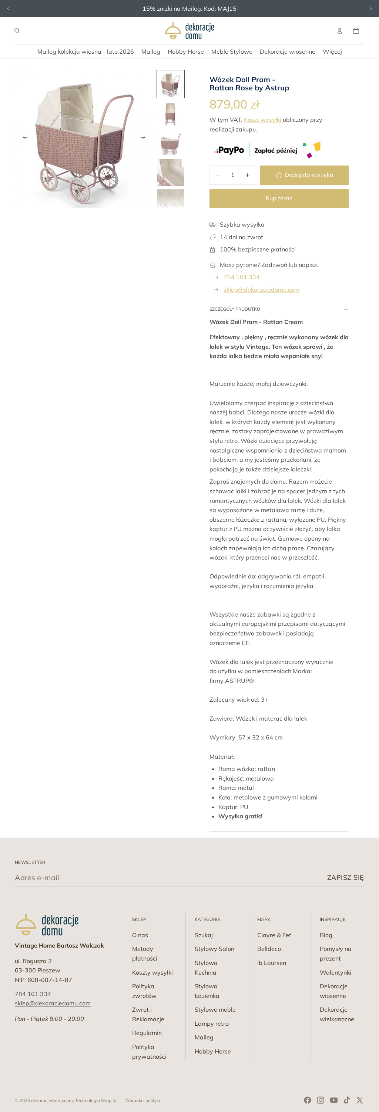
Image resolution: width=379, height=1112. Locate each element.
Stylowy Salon (214, 948)
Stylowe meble (215, 1009)
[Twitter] (359, 1100)
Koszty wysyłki (152, 972)
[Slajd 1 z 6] (170, 84)
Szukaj (204, 935)
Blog (326, 935)
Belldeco (269, 948)
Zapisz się (345, 877)
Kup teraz (279, 198)
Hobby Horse (213, 1051)
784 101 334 (242, 277)
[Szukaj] (17, 31)
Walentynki (335, 972)
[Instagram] (320, 1100)
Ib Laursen (271, 962)
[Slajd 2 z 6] (170, 113)
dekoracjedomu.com (52, 1100)
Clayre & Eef (274, 935)
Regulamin (147, 1032)
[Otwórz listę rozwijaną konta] (340, 31)
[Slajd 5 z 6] (170, 202)
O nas (140, 935)
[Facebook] (307, 1100)
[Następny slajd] (371, 8)
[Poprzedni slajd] (8, 8)
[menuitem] (332, 51)
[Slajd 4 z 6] (170, 172)
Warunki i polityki (142, 1100)
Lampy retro (212, 1023)
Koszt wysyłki (263, 119)
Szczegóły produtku (234, 309)
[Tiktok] (346, 1100)
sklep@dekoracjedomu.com (261, 289)
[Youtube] (333, 1100)
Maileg (204, 1037)
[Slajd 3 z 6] (170, 143)
